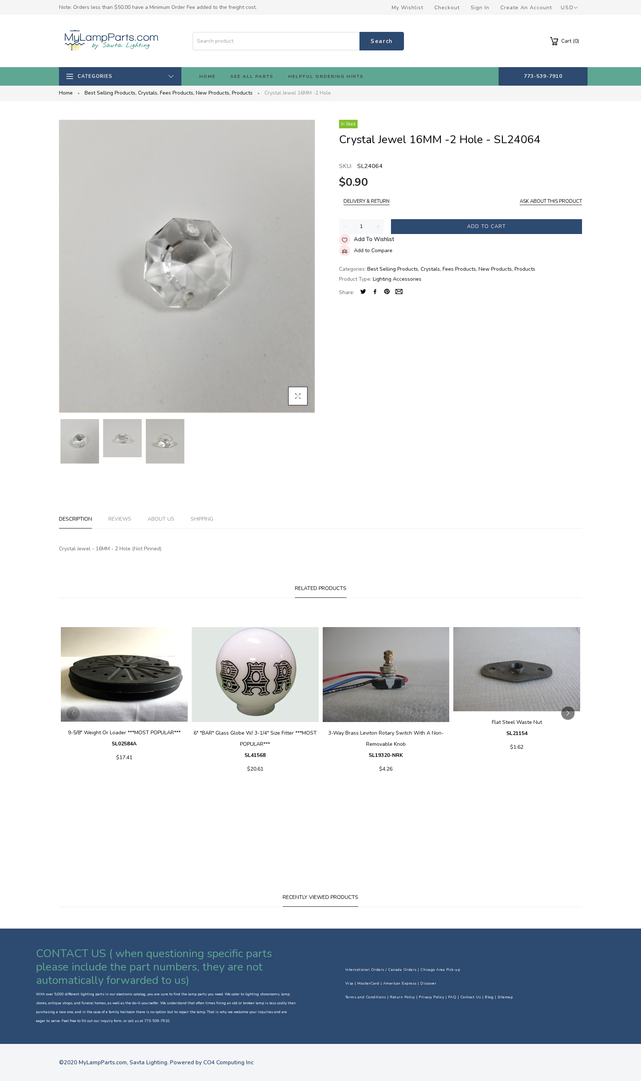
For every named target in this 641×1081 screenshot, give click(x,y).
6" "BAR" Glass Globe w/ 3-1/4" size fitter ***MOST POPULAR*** (255, 744)
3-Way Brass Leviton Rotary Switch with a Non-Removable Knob (386, 744)
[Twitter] (363, 292)
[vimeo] (387, 292)
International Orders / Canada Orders (381, 969)
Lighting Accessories (397, 279)
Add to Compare (373, 250)
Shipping (202, 519)
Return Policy (402, 997)
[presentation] (73, 713)
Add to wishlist (374, 239)
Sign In (480, 7)
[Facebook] (375, 292)
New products (213, 92)
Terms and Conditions (365, 997)
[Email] (399, 292)
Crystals (148, 92)
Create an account (526, 7)
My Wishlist (407, 7)
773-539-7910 (543, 76)
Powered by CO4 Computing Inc (211, 1062)
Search (382, 41)
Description (75, 519)
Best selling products (111, 92)
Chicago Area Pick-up (440, 969)
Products (242, 92)
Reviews (119, 519)
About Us (161, 519)
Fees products (177, 92)
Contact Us (470, 997)
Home (66, 92)
